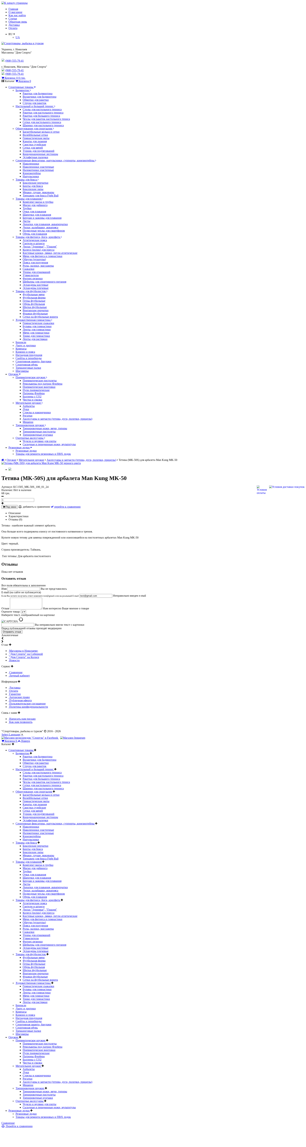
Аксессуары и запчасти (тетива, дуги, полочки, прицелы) (57, 418)
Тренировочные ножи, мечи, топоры (45, 428)
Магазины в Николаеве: (23, 650)
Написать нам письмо (22, 718)
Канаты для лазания (35, 141)
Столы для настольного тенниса (42, 109)
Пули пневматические (36, 390)
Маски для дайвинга (35, 205)
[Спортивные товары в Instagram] (72, 737)
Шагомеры (22, 370)
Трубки (27, 208)
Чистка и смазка (32, 399)
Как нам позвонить (20, 721)
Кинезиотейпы (32, 173)
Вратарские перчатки (36, 310)
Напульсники (31, 176)
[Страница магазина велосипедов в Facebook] (30, 737)
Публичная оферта (20, 700)
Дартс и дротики (26, 345)
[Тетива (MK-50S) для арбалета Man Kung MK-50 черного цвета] (41, 463)
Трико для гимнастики (36, 335)
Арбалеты (29, 406)
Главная (13, 8)
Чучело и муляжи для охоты (39, 441)
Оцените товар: (10, 611)
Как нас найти (17, 15)
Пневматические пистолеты (40, 380)
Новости (14, 660)
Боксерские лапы (33, 189)
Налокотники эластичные (38, 170)
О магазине (15, 12)
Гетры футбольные (34, 300)
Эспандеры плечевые (36, 288)
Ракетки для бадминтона (37, 93)
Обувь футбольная (34, 303)
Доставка (14, 24)
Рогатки (27, 415)
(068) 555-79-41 (14, 70)
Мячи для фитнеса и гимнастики (42, 256)
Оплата (12, 28)
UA (18, 37)
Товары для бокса (27, 179)
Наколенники (31, 163)
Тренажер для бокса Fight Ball (40, 195)
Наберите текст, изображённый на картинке (28, 614)
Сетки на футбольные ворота (40, 316)
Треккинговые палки (28, 367)
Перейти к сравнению (19, 1126)
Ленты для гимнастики (37, 329)
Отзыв (5, 608)
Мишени (28, 422)
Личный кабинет (19, 675)
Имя (4, 588)
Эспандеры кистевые (35, 284)
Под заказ (10, 507)
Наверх (25, 740)
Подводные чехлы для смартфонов (44, 230)
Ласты (26, 221)
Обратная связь (17, 21)
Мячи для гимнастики (36, 332)
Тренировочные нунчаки (38, 434)
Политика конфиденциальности (28, 706)
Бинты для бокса (33, 185)
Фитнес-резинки (33, 278)
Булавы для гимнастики (37, 326)
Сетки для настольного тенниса (42, 122)
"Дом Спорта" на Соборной (25, 653)
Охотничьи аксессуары (30, 437)
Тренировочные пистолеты (39, 431)
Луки (26, 409)
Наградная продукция (29, 355)
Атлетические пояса (35, 240)
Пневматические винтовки (39, 386)
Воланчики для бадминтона (39, 96)
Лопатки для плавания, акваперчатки (45, 224)
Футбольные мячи (34, 294)
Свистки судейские (34, 144)
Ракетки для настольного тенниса (43, 112)
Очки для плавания (34, 211)
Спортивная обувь (27, 364)
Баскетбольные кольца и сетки (41, 131)
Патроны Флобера (34, 393)
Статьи (12, 18)
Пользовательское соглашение (27, 703)
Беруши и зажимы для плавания (42, 217)
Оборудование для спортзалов (34, 128)
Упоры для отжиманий (36, 272)
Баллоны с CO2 (32, 396)
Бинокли (21, 342)
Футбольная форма (34, 297)
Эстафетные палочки (35, 157)
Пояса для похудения (35, 262)
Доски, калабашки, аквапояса (40, 227)
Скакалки (28, 268)
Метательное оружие (29, 402)
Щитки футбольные (35, 307)
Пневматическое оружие (31, 377)
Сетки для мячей (33, 147)
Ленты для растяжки (35, 339)
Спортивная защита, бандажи (33, 361)
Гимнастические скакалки (38, 323)
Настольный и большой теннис (35, 106)
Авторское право (19, 697)
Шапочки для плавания (37, 214)
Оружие (13, 374)
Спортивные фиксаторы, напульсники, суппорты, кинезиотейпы (55, 160)
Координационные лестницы (40, 154)
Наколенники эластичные (38, 166)
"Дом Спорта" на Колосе (23, 657)
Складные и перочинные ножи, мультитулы (49, 444)
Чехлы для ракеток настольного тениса (46, 118)
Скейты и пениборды (29, 358)
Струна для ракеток (34, 103)
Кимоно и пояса (25, 351)
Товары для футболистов (31, 291)
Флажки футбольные (35, 313)
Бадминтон (23, 90)
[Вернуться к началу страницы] (14, 2)
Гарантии (14, 694)
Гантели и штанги (34, 243)
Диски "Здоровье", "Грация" (40, 246)
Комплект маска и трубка (38, 201)
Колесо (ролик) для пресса (38, 249)
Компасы (21, 348)
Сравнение (15, 672)
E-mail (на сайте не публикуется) (40, 594)
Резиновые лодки (19, 447)
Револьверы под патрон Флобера (42, 383)
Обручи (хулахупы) (34, 259)
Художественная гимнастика (33, 319)
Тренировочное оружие (30, 425)
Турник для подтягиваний (38, 150)
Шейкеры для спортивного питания (44, 281)
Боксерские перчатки (35, 182)
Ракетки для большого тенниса (41, 115)
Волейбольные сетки (35, 134)
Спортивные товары (21, 87)
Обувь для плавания (35, 233)
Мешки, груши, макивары (38, 192)
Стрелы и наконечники (37, 412)
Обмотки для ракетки (36, 99)
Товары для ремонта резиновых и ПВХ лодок (43, 453)
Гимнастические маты (36, 138)
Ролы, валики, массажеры (38, 265)
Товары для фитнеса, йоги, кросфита (38, 237)
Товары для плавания (29, 198)
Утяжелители (31, 275)
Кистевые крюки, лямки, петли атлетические (50, 252)
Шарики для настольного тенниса (43, 125)
